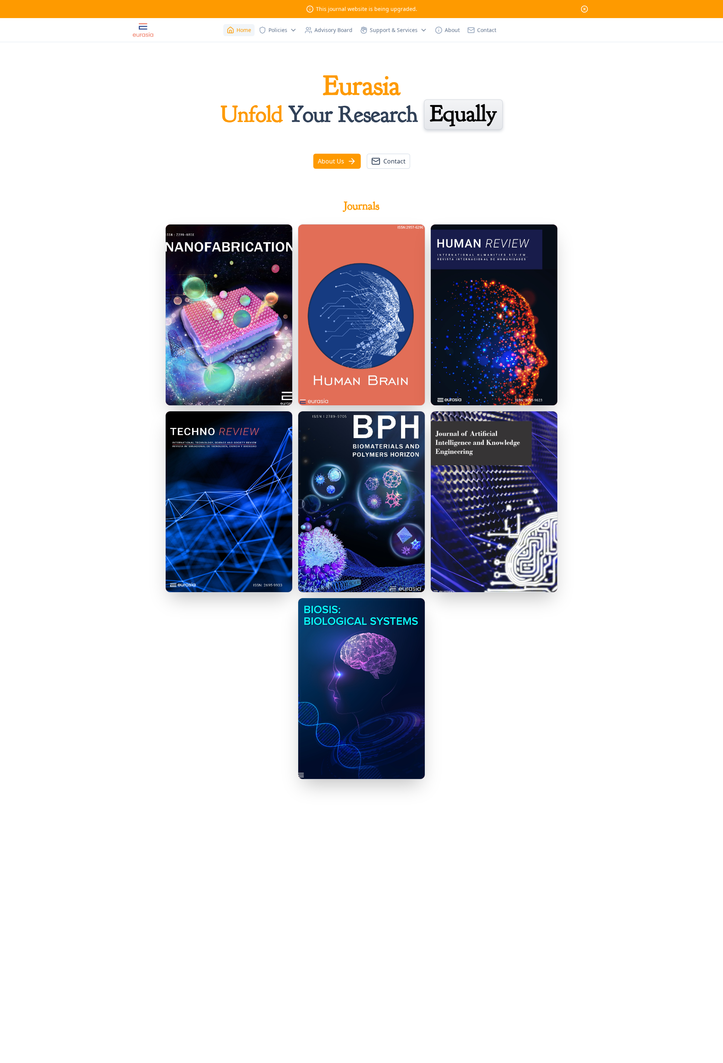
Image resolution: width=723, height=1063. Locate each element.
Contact (394, 161)
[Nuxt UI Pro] (143, 30)
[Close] (584, 9)
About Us (331, 161)
